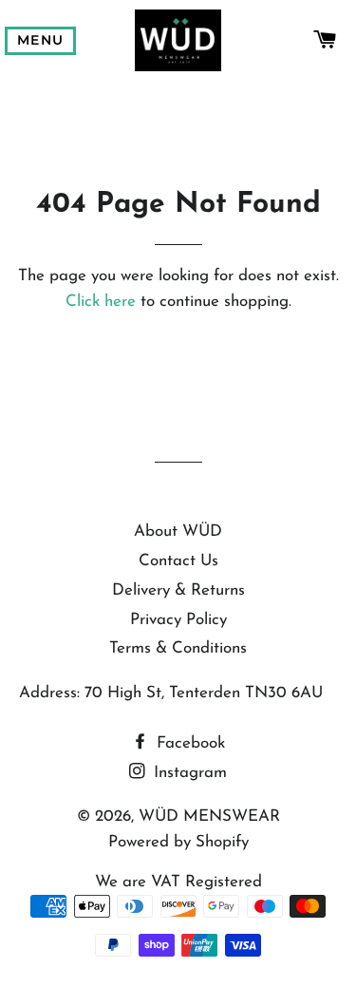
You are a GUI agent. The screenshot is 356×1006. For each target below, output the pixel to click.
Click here (101, 302)
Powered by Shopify (178, 842)
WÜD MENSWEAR (209, 816)
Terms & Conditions (178, 648)
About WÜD (178, 531)
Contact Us (178, 561)
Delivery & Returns (178, 590)
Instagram (188, 773)
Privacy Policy (178, 620)
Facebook (188, 743)
